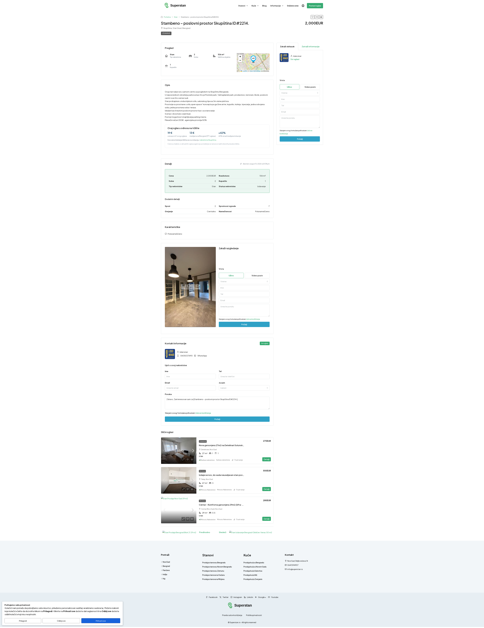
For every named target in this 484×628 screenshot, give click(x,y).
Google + (262, 597)
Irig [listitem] (164, 578)
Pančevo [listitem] (166, 570)
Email (167, 382)
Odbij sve (61, 621)
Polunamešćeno (175, 234)
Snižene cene (292, 6)
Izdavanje (166, 33)
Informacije (275, 6)
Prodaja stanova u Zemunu (213, 571)
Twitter (225, 597)
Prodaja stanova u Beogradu (213, 562)
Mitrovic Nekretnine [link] (224, 490)
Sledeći (222, 532)
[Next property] (250, 532)
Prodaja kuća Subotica (253, 571)
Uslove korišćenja (253, 319)
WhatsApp (202, 355)
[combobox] (244, 281)
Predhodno (204, 532)
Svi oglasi (295, 59)
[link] (178, 450)
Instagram (237, 597)
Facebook (213, 597)
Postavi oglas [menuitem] (315, 6)
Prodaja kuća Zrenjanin (253, 579)
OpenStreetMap (255, 71)
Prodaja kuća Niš (250, 575)
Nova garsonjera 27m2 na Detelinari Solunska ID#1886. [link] (226, 445)
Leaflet (244, 71)
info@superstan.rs (295, 569)
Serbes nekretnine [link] (223, 460)
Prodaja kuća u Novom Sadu (255, 567)
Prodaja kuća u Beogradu (254, 562)
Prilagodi (23, 621)
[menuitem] (303, 5)
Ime (166, 371)
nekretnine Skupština (208, 140)
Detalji (266, 459)
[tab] (287, 46)
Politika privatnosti (254, 615)
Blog (264, 6)
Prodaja (202, 471)
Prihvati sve (101, 621)
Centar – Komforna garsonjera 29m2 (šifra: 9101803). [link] (225, 504)
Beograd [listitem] (166, 566)
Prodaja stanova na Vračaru (213, 575)
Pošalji (217, 419)
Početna (167, 17)
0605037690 (186, 355)
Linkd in (250, 597)
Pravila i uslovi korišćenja (232, 615)
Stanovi (241, 6)
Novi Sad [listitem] (166, 562)
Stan (176, 17)
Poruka (168, 394)
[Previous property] (179, 532)
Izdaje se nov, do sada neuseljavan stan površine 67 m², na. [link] (228, 475)
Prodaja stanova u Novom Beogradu (217, 567)
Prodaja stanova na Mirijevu (213, 579)
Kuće (254, 6)
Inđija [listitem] (165, 574)
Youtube (274, 597)
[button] (312, 17)
